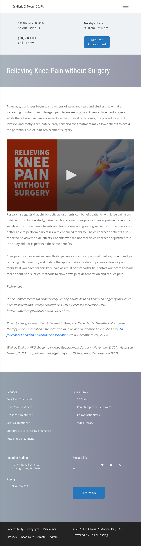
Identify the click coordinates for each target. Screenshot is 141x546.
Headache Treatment (19, 415)
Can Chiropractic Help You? (94, 407)
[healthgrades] (102, 465)
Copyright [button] (33, 529)
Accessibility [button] (15, 529)
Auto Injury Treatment (20, 438)
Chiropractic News (88, 415)
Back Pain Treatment (19, 399)
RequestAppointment (97, 42)
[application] (70, 175)
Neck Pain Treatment (19, 407)
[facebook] (84, 465)
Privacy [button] (12, 537)
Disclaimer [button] (49, 529)
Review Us (89, 493)
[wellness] (120, 465)
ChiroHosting (99, 535)
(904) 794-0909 (20, 486)
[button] (70, 175)
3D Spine (82, 399)
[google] (74, 465)
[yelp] (93, 465)
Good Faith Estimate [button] (33, 537)
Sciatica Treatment (18, 423)
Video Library (85, 423)
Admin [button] (54, 537)
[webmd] (74, 469)
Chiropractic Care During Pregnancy (29, 430)
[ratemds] (111, 465)
